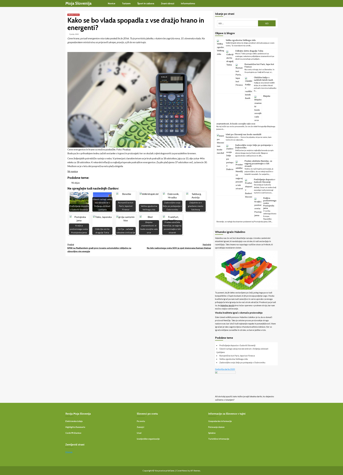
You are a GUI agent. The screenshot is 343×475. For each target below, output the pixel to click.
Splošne (212, 433)
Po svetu (141, 421)
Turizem (126, 3)
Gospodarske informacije (220, 421)
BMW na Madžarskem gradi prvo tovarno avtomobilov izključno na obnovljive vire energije (99, 248)
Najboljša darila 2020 (225, 369)
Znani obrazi (167, 3)
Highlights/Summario (75, 427)
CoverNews (181, 470)
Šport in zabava (145, 3)
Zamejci (140, 427)
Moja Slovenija (78, 3)
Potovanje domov (216, 427)
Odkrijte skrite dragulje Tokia (249, 51)
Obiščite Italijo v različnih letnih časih (263, 78)
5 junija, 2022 (74, 34)
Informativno (188, 3)
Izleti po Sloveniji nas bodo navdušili (243, 134)
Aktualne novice (73, 15)
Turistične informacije (218, 439)
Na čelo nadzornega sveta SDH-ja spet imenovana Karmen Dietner (179, 246)
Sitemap (68, 452)
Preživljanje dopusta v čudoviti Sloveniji (264, 180)
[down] (117, 4)
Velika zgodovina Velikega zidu (241, 40)
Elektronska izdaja (74, 421)
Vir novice (72, 171)
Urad (139, 433)
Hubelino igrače (227, 305)
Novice (111, 3)
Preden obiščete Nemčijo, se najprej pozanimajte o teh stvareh (258, 163)
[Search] (276, 3)
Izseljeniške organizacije (148, 439)
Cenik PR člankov (73, 433)
